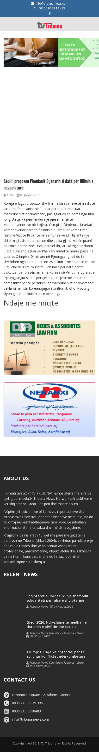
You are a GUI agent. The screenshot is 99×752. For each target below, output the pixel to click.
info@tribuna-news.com (52, 3)
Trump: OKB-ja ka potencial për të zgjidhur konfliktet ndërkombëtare (55, 654)
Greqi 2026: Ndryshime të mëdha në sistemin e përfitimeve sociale (56, 624)
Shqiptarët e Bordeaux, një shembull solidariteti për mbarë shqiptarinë (57, 598)
